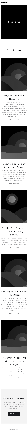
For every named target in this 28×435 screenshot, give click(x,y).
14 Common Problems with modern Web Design (14, 361)
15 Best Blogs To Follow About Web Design (14, 166)
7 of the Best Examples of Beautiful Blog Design (14, 231)
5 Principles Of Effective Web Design (14, 293)
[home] (5, 2)
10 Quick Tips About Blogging (14, 97)
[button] (26, 2)
